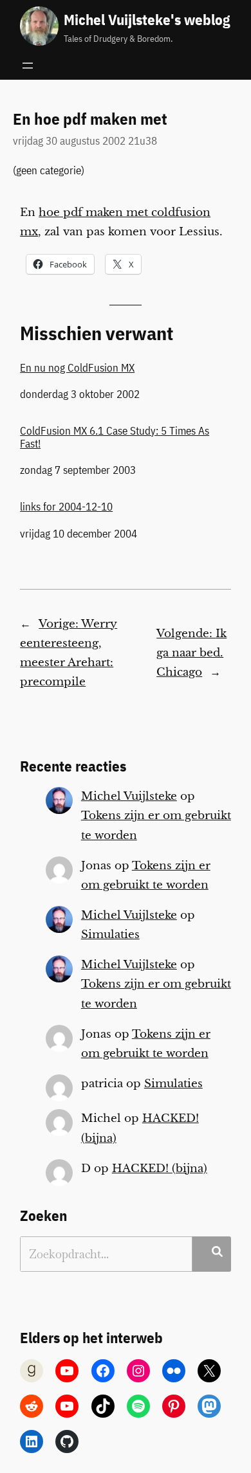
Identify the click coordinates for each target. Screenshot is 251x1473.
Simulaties (110, 934)
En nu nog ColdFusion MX (77, 367)
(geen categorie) (48, 170)
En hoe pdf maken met (90, 119)
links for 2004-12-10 (66, 506)
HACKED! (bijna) (159, 1168)
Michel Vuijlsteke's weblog (147, 19)
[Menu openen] (27, 65)
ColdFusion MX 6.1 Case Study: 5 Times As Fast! (114, 437)
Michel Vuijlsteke (129, 796)
